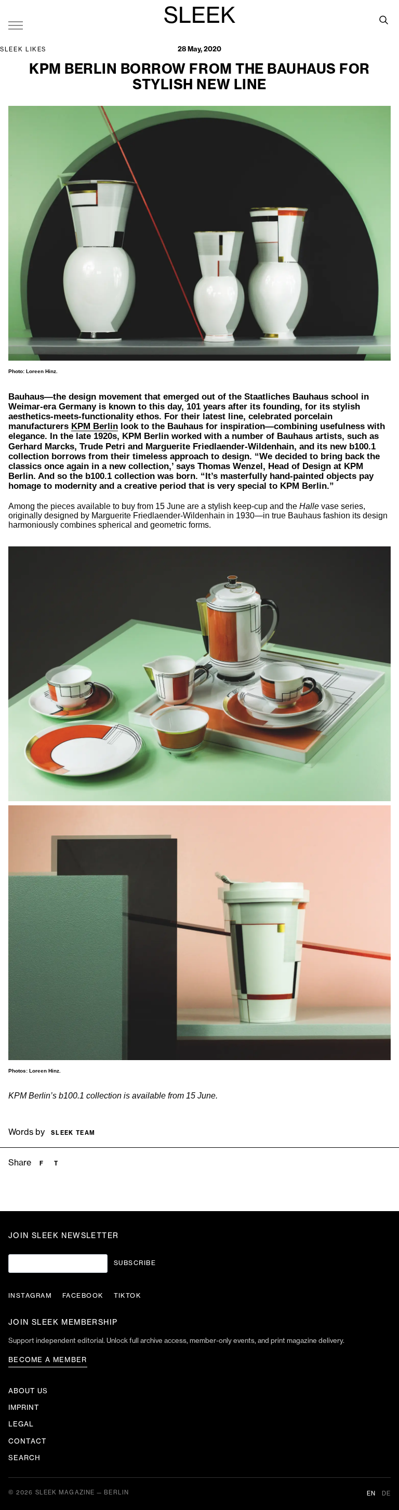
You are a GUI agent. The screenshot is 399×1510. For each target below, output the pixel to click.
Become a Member (47, 1359)
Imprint (23, 1407)
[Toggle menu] (15, 25)
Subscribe (135, 1263)
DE (386, 1494)
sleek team (73, 1133)
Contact (27, 1441)
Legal (21, 1424)
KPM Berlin (94, 426)
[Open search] (383, 19)
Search (24, 1457)
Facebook (82, 1296)
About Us (28, 1391)
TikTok (127, 1296)
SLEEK (199, 16)
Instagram (30, 1296)
